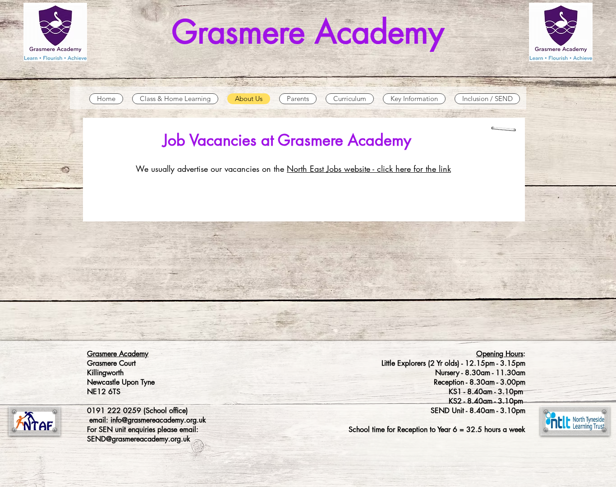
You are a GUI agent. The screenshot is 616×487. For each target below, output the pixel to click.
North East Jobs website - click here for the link (369, 168)
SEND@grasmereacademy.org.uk (138, 439)
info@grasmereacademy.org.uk (158, 420)
